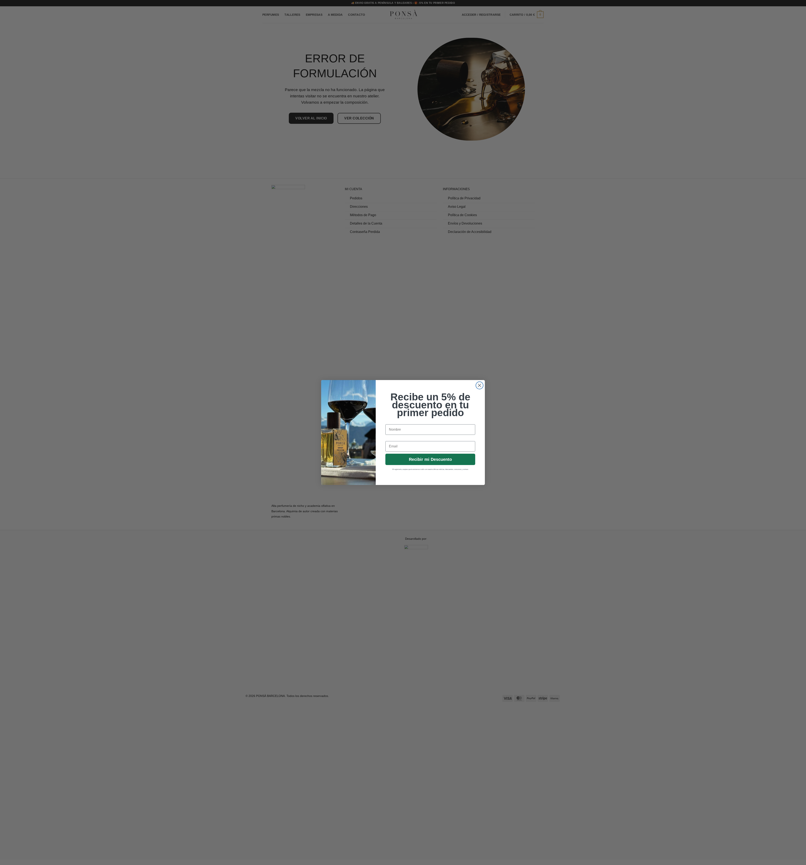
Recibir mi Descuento (430, 459)
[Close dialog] (479, 385)
